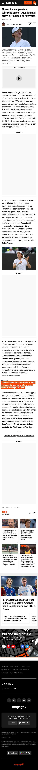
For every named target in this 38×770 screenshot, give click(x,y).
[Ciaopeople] (19, 764)
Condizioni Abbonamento (21, 669)
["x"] (18, 646)
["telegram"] (27, 646)
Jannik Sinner (6, 507)
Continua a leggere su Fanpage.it (19, 435)
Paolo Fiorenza (16, 24)
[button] (34, 24)
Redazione (5, 672)
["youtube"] (13, 646)
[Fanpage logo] (11, 3)
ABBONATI (28, 2)
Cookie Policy (6, 669)
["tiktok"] (4, 646)
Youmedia (5, 666)
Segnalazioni (14, 666)
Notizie (13, 507)
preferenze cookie (16, 672)
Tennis (18, 507)
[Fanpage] (19, 707)
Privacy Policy (25, 666)
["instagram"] (8, 646)
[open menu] (2, 3)
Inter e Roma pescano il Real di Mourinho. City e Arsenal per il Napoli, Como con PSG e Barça (19, 604)
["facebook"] (22, 646)
